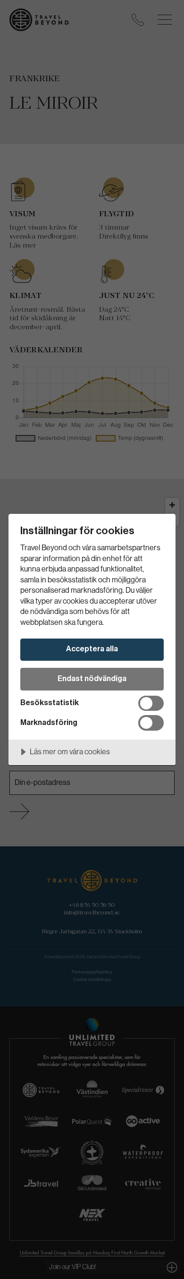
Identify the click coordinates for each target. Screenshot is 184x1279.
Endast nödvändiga (92, 678)
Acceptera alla (92, 649)
